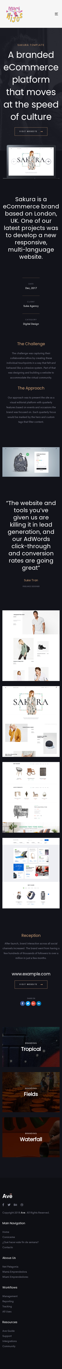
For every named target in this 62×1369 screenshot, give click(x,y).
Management (9, 1296)
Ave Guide (8, 1331)
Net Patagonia (10, 1267)
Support (7, 1336)
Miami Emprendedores (15, 1277)
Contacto (7, 1247)
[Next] (48, 161)
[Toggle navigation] (49, 14)
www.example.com (31, 974)
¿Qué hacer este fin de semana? (20, 1242)
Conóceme (8, 1237)
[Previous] (14, 161)
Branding (31, 1043)
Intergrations (9, 1341)
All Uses (6, 1312)
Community (8, 1346)
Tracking (7, 1306)
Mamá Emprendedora (14, 1272)
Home (5, 1232)
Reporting (8, 1301)
